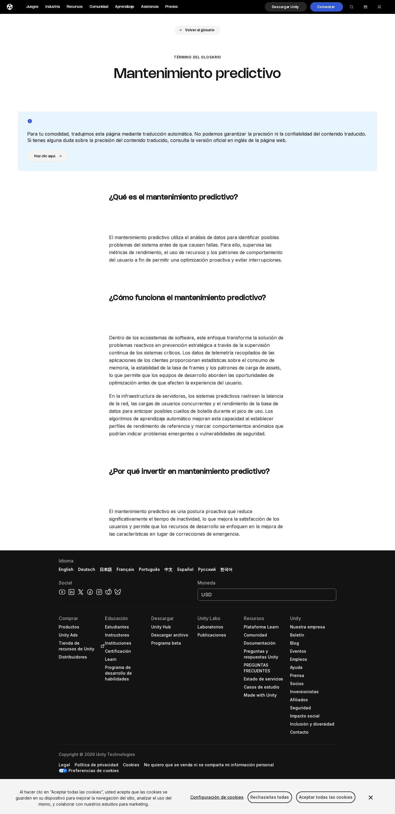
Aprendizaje (124, 6)
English (66, 569)
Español (185, 569)
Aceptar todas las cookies (326, 797)
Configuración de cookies (216, 797)
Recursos (75, 6)
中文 (169, 569)
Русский (207, 569)
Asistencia (149, 6)
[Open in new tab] (101, 646)
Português (149, 569)
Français (125, 569)
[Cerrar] (370, 797)
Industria (52, 6)
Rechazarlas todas (269, 797)
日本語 (106, 569)
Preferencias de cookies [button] (94, 770)
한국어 (226, 569)
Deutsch (86, 569)
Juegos (32, 6)
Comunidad (99, 6)
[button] (286, 7)
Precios (171, 6)
